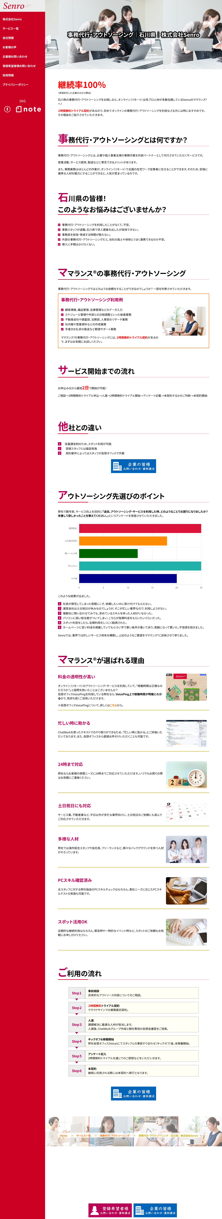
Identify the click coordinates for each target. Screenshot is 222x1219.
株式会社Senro (12, 19)
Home (63, 1135)
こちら (113, 705)
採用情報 (8, 75)
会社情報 (8, 38)
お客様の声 (9, 47)
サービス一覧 (11, 28)
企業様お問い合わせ (15, 56)
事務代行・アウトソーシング (115, 1135)
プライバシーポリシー (15, 84)
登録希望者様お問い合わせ (19, 66)
